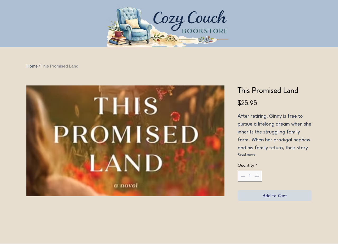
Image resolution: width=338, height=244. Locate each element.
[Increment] (257, 176)
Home (32, 66)
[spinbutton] (249, 176)
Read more (246, 154)
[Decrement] (242, 176)
